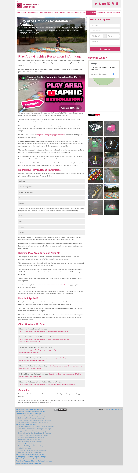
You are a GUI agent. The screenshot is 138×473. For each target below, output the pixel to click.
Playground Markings (114, 409)
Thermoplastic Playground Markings (28, 414)
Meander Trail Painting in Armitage (30, 452)
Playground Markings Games (26, 424)
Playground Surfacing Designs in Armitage (30, 411)
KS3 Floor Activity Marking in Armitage (31, 439)
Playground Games (46, 12)
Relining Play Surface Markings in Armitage (31, 457)
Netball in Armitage (24, 448)
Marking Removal (73, 12)
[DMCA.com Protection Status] (60, 409)
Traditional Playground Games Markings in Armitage (34, 461)
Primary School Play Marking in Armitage (32, 416)
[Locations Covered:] (17, 2)
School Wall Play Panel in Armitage (30, 441)
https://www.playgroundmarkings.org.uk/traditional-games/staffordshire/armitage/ (47, 384)
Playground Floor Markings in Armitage (29, 409)
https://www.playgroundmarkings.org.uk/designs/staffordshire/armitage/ (44, 331)
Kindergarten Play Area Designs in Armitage (33, 422)
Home (18, 12)
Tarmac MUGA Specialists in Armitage (31, 446)
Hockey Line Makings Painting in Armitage (32, 450)
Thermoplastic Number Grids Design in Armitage (34, 433)
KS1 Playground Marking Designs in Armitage (33, 435)
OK (113, 74)
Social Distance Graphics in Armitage (29, 463)
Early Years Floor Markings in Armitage (31, 418)
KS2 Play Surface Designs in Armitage (31, 437)
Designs (23, 12)
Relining (83, 12)
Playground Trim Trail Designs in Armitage (32, 431)
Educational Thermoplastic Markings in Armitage (34, 429)
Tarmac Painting (59, 12)
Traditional (101, 12)
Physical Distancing (113, 12)
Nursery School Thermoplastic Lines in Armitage (34, 420)
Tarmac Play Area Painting (25, 444)
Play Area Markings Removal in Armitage (30, 454)
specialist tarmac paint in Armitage (55, 285)
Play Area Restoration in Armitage (27, 459)
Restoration (91, 12)
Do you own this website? (99, 74)
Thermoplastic (33, 12)
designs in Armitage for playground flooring (51, 135)
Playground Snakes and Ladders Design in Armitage (36, 426)
